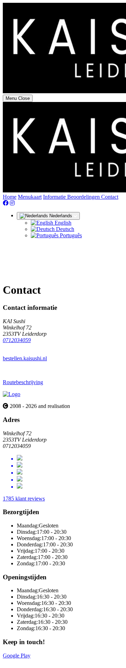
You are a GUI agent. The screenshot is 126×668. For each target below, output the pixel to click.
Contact (109, 197)
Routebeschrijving (23, 382)
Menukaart (30, 197)
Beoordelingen (84, 197)
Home (9, 197)
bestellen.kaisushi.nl (25, 358)
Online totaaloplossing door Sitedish (43, 662)
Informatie (55, 197)
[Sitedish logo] (11, 394)
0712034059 (17, 340)
